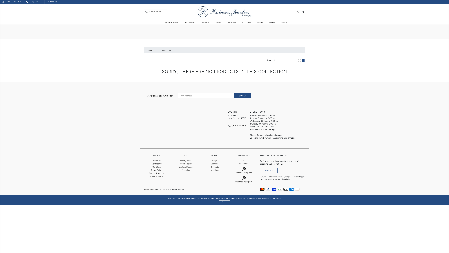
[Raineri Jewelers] (224, 12)
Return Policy (156, 170)
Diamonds (246, 22)
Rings (214, 160)
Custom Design (185, 167)
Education (284, 22)
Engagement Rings (171, 22)
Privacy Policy (156, 176)
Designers (205, 22)
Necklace (215, 170)
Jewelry (219, 22)
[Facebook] (243, 160)
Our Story (156, 167)
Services (260, 22)
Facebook (243, 163)
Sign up (269, 170)
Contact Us (157, 164)
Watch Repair (186, 164)
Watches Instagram (243, 181)
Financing (185, 170)
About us (272, 22)
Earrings (214, 164)
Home (150, 50)
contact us (52, 2)
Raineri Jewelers (150, 189)
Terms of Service (156, 173)
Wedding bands (190, 22)
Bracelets (215, 167)
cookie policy (276, 198)
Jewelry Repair (185, 160)
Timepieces (232, 22)
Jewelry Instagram (244, 172)
